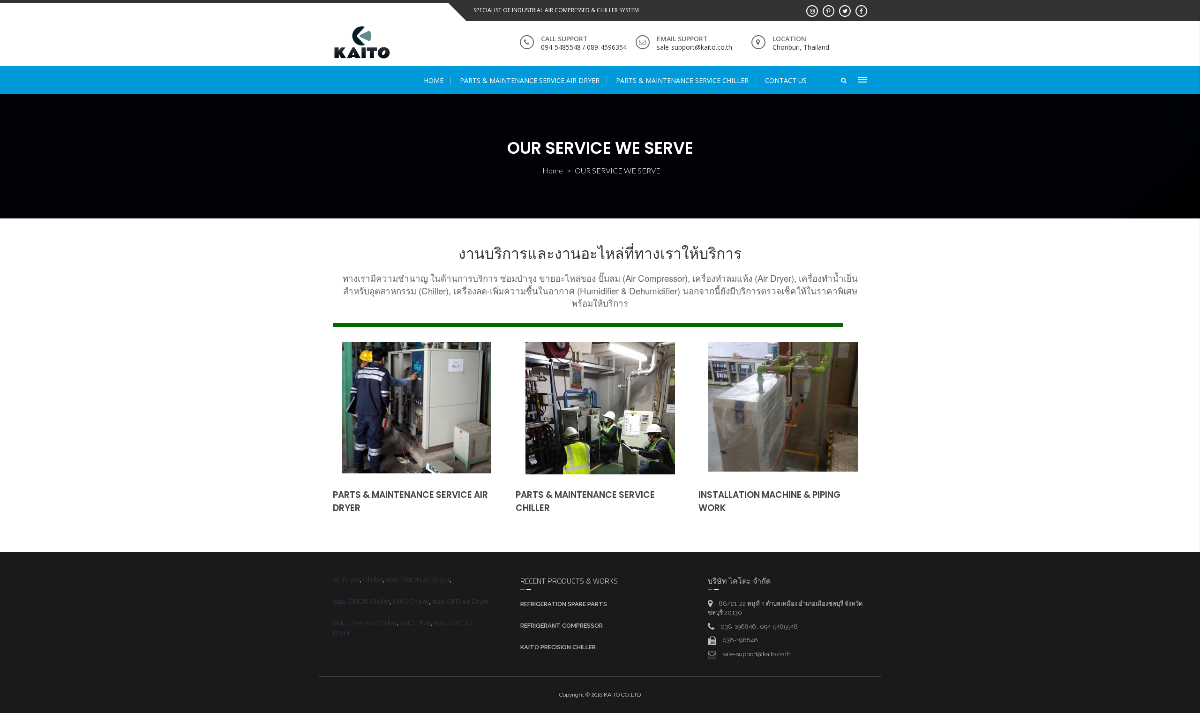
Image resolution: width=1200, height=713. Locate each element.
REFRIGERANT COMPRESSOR (561, 625)
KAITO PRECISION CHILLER (558, 647)
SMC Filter (415, 623)
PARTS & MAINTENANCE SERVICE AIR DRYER (530, 80)
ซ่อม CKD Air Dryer (460, 601)
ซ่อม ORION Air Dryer (418, 580)
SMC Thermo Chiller (365, 623)
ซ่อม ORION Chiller (361, 601)
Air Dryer (346, 580)
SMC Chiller (411, 601)
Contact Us (786, 80)
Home (433, 80)
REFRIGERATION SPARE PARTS (563, 604)
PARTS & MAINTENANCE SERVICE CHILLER (682, 80)
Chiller (373, 580)
